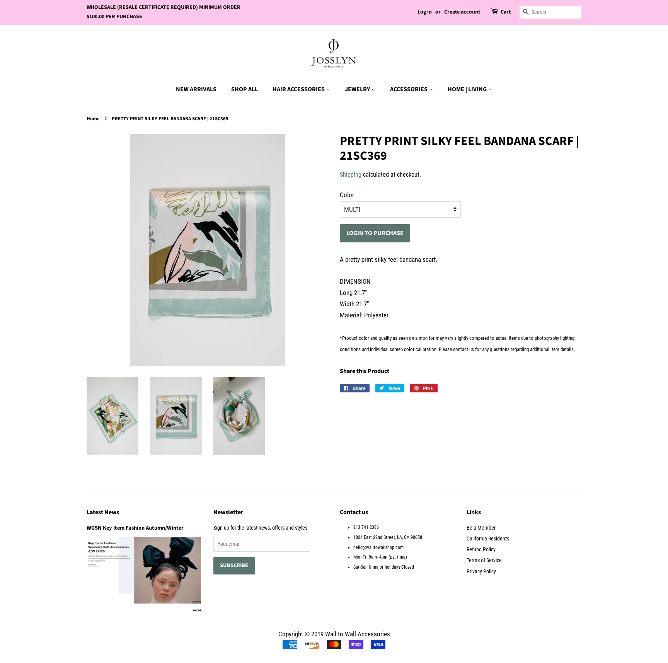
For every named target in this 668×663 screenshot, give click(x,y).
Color (347, 195)
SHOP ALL (244, 89)
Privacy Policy (481, 571)
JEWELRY (358, 89)
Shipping (350, 174)
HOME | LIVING (468, 89)
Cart (506, 12)
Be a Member (481, 528)
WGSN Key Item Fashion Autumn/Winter (135, 528)
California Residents (488, 538)
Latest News (103, 512)
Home (93, 118)
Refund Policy (481, 549)
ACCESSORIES (409, 89)
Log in (425, 12)
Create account (462, 12)
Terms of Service (484, 560)
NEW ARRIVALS (196, 89)
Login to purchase (375, 233)
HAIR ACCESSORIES (299, 89)
